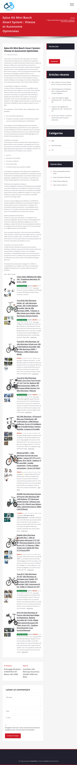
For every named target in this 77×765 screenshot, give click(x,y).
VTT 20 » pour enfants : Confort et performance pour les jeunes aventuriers (61, 118)
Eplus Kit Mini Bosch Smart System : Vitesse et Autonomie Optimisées (61, 20)
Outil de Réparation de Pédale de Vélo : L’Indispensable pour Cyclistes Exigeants (61, 91)
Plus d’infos (35, 288)
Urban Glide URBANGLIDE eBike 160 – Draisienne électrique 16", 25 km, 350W (29, 279)
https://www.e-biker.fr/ (60, 185)
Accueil (72, 18)
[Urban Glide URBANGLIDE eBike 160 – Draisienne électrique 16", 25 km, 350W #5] (9, 295)
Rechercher (54, 46)
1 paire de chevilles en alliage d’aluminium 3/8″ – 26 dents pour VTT (61, 100)
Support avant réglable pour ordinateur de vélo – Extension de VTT (61, 109)
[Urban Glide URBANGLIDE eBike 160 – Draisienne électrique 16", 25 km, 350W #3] (13, 290)
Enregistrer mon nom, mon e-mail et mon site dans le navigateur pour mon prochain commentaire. (22, 729)
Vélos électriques (12, 55)
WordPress (34, 761)
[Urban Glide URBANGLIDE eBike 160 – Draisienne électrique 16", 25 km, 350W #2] (9, 290)
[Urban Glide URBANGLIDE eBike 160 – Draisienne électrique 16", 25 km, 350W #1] (5, 290)
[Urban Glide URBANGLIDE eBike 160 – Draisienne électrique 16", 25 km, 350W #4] (6, 295)
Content (46, 761)
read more (33, 337)
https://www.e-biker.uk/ (60, 181)
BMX (52, 141)
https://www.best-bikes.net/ (61, 177)
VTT (52, 150)
